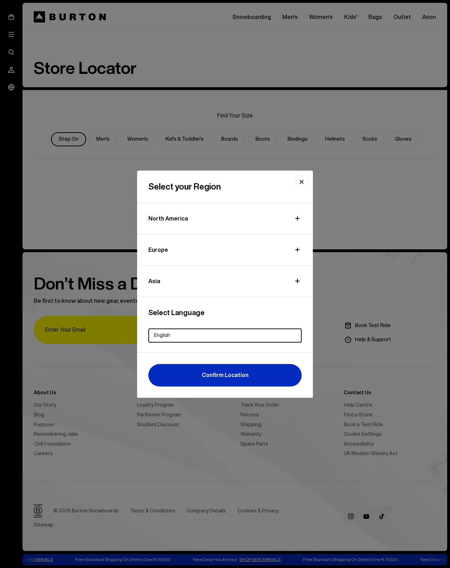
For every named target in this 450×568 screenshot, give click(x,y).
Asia (154, 281)
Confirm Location (225, 375)
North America (168, 218)
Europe (158, 250)
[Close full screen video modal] (302, 182)
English (162, 335)
